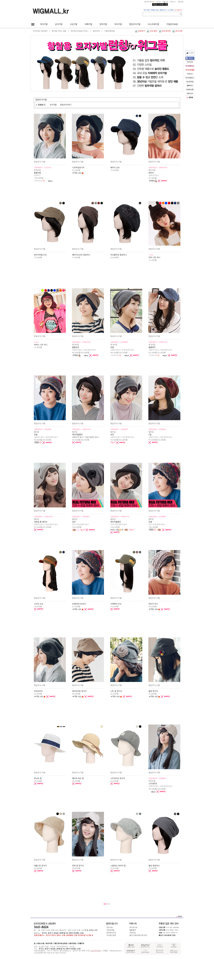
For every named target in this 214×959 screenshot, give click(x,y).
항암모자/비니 (65, 105)
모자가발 (53, 105)
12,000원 (154, 257)
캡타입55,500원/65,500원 (46, 522)
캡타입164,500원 (119, 522)
